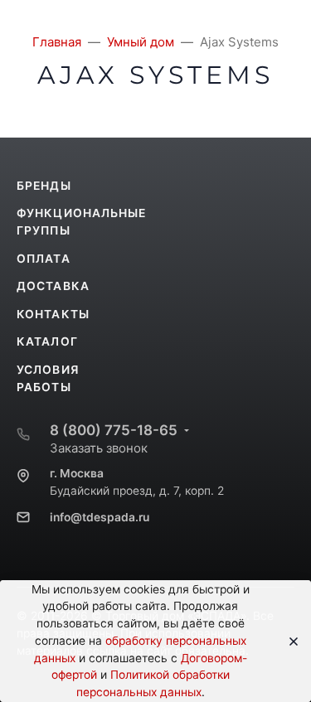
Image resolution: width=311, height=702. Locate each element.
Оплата (43, 258)
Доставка (53, 286)
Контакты (53, 314)
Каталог (47, 341)
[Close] (288, 641)
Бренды (44, 185)
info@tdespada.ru (99, 517)
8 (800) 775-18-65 (113, 430)
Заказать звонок (99, 448)
